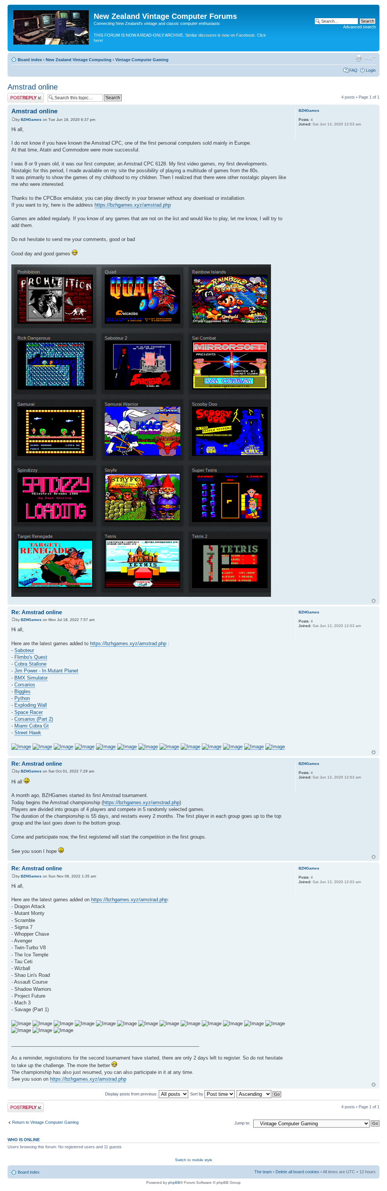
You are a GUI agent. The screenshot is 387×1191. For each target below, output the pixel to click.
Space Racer (28, 712)
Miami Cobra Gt (31, 726)
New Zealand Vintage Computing (78, 59)
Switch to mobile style (193, 1160)
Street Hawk (27, 732)
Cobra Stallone (30, 664)
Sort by (197, 1094)
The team (263, 1171)
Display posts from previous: (132, 1094)
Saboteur (24, 650)
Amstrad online (33, 87)
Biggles (22, 691)
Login (371, 70)
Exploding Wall (30, 705)
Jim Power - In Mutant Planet (46, 671)
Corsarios (24, 684)
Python (22, 698)
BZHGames (31, 119)
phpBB (174, 1182)
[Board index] (51, 25)
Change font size (370, 58)
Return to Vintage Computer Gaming (45, 1122)
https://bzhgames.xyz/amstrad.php (132, 205)
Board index (30, 59)
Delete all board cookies (297, 1171)
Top (374, 601)
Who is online (24, 1139)
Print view (358, 58)
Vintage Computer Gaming (142, 59)
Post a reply (18, 95)
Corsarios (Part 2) (33, 719)
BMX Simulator (31, 678)
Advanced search (359, 27)
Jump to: (242, 1123)
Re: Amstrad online (36, 612)
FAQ (353, 70)
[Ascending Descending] (259, 1094)
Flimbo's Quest (30, 657)
